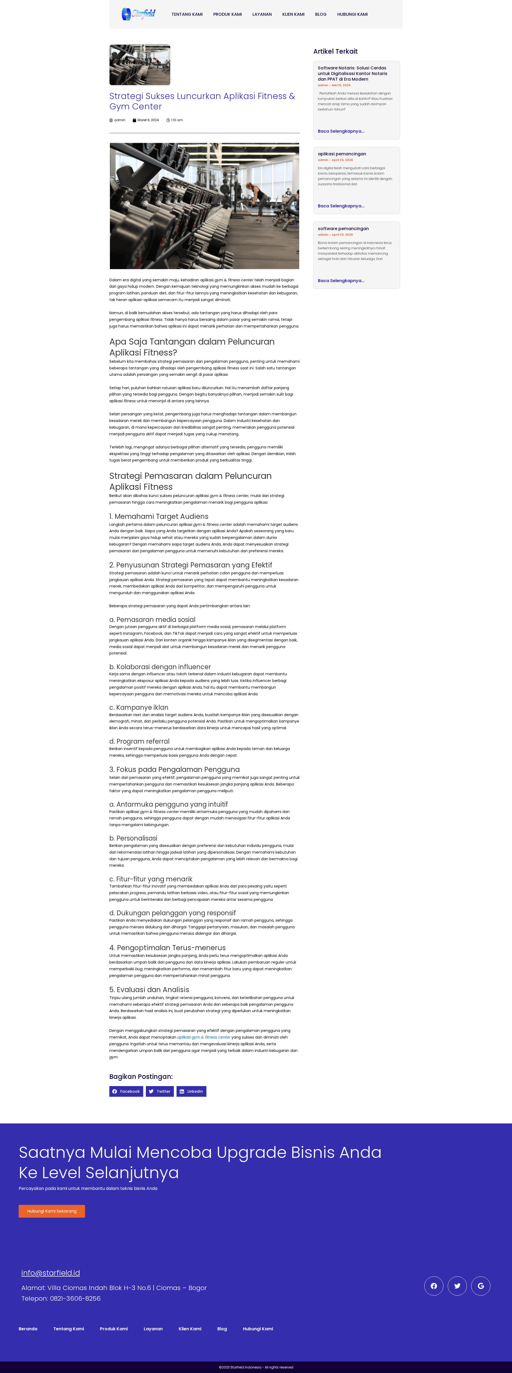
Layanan (262, 14)
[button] (126, 1091)
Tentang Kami (187, 14)
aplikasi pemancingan (342, 154)
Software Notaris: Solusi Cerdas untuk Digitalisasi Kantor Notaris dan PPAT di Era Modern (352, 73)
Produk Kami (227, 14)
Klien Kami (293, 14)
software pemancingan (343, 229)
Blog (321, 14)
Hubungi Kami (352, 14)
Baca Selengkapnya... (341, 131)
